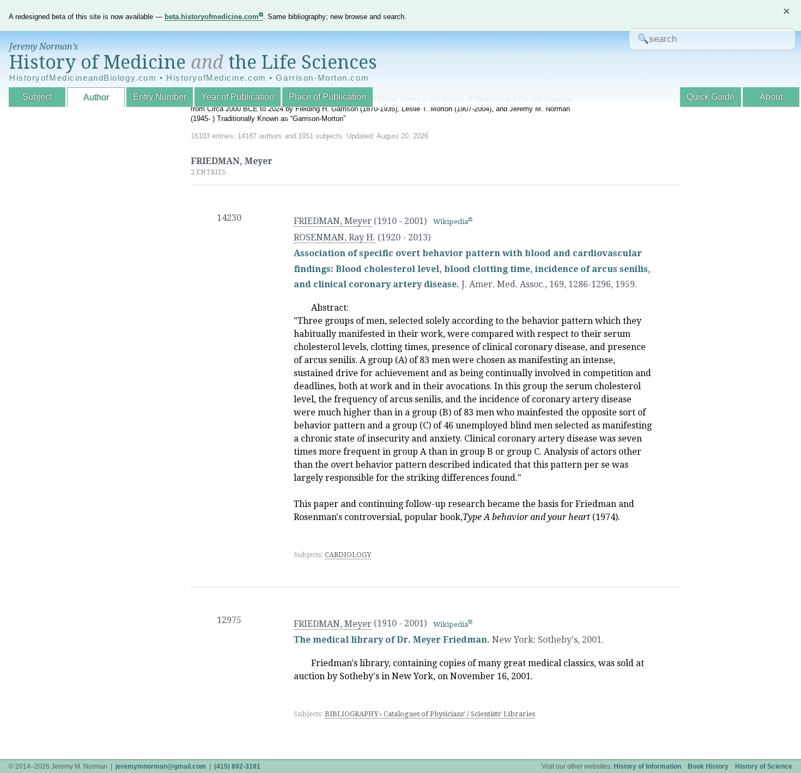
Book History (708, 766)
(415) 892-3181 (237, 766)
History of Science (763, 766)
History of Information (647, 766)
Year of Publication (237, 96)
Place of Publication (327, 96)
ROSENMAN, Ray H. (334, 237)
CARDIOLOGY (348, 555)
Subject (37, 96)
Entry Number (159, 96)
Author (96, 97)
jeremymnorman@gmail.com (161, 766)
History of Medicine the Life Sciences (193, 62)
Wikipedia (450, 222)
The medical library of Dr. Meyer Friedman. (392, 640)
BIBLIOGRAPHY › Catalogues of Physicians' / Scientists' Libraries (430, 714)
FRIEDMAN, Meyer (333, 221)
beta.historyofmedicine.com (212, 17)
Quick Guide (711, 96)
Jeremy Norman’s (43, 46)
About (771, 96)
